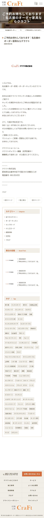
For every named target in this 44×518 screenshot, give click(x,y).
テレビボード (10, 228)
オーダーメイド (17, 423)
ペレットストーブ (10, 404)
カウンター (15, 432)
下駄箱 (15, 376)
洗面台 (26, 428)
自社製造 (7, 423)
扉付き (25, 305)
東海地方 (33, 328)
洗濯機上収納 (33, 305)
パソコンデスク (22, 366)
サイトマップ (33, 500)
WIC (20, 338)
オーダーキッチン (12, 221)
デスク (19, 352)
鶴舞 (23, 371)
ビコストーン (9, 395)
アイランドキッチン (20, 413)
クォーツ (26, 338)
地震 (30, 314)
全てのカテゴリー (12, 217)
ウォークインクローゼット (13, 357)
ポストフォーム (9, 409)
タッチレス (18, 395)
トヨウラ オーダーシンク (13, 399)
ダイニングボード (10, 314)
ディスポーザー (9, 418)
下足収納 (7, 376)
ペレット (20, 404)
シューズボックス (24, 376)
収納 (32, 428)
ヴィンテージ (19, 309)
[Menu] (40, 3)
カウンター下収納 (22, 409)
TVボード (21, 333)
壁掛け (31, 361)
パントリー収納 (9, 352)
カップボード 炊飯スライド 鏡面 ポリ (17, 390)
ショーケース (23, 361)
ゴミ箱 (31, 366)
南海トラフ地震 (22, 314)
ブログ (4, 192)
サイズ (7, 432)
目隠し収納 (18, 347)
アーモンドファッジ (11, 343)
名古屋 (26, 418)
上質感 (7, 361)
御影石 (7, 333)
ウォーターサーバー (11, 338)
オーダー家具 (34, 418)
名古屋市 (14, 333)
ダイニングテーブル (28, 357)
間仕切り (16, 371)
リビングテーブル (23, 328)
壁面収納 (9, 232)
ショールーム (9, 428)
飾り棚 (7, 305)
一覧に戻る (22, 200)
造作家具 (34, 423)
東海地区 (29, 371)
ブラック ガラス (22, 385)
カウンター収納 (30, 404)
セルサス (28, 309)
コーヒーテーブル (10, 328)
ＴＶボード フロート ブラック (25, 380)
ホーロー (20, 319)
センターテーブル (26, 324)
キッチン (26, 423)
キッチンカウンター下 (11, 324)
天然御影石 (18, 428)
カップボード (10, 224)
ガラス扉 (19, 418)
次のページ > (36, 200)
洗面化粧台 (8, 413)
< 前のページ (8, 200)
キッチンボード (16, 305)
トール (31, 385)
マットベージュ (28, 347)
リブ (37, 347)
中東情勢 (34, 343)
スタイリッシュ (9, 385)
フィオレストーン (24, 343)
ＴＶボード (31, 413)
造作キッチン (9, 347)
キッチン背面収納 (10, 366)
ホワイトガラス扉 (10, 319)
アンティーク (9, 309)
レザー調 (14, 361)
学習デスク (8, 371)
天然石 (8, 236)
